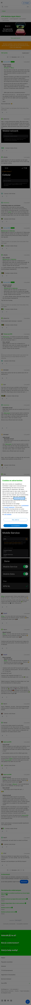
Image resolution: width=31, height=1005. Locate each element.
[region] (15, 502)
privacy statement (9, 507)
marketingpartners (19, 498)
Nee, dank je (15, 519)
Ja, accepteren (15, 525)
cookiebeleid (25, 505)
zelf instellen (7, 514)
